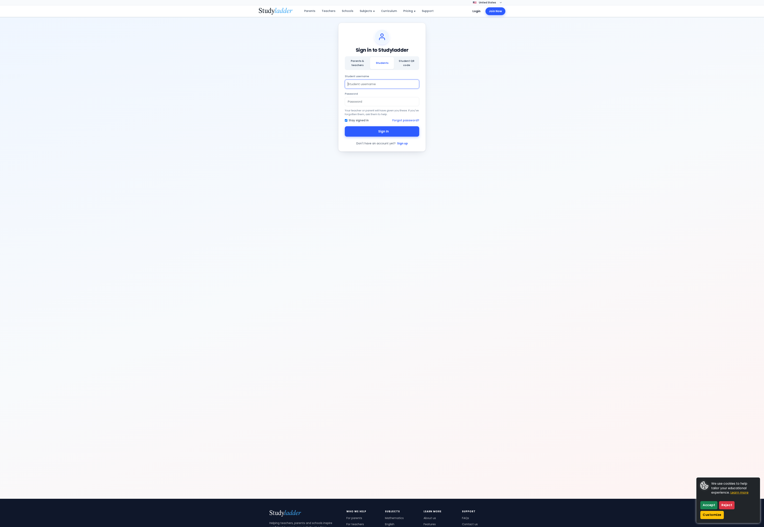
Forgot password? (405, 120)
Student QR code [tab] (406, 63)
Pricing (409, 11)
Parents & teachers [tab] (357, 63)
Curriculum (389, 11)
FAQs (465, 518)
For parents (354, 518)
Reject (726, 505)
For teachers (355, 524)
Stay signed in (359, 120)
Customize (712, 514)
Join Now (495, 11)
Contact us (470, 524)
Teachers (328, 11)
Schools (347, 11)
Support (428, 11)
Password (351, 94)
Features (430, 524)
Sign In (383, 131)
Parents (309, 11)
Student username (357, 76)
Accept (709, 505)
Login (476, 11)
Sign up (402, 143)
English (389, 524)
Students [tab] (382, 63)
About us (430, 518)
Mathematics (394, 518)
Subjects (367, 11)
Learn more (739, 492)
